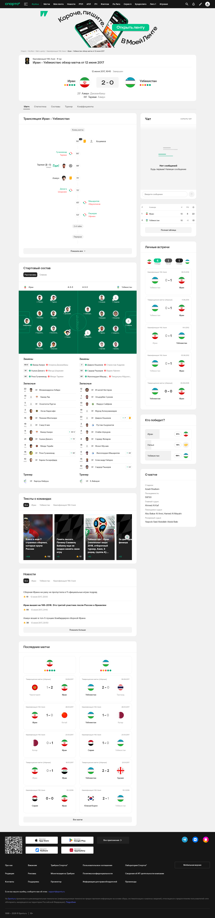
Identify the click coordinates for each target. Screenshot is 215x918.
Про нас (9, 865)
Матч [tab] (26, 106)
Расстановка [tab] (30, 274)
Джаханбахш (97, 93)
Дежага (63, 189)
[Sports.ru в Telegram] (185, 840)
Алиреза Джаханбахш (58, 364)
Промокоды (130, 881)
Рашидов (92, 213)
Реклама (32, 873)
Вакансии (32, 865)
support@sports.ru (57, 891)
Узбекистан (148, 81)
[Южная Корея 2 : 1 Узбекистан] (140, 85)
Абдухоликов (94, 204)
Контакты (9, 881)
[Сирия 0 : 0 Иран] (65, 85)
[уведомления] (193, 4)
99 (27, 609)
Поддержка (33, 881)
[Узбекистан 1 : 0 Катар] (147, 85)
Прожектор (56, 881)
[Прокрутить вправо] (127, 537)
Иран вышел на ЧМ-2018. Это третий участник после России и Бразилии (64, 605)
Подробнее (71, 902)
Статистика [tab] (40, 106)
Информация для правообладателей (100, 881)
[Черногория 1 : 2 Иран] (74, 85)
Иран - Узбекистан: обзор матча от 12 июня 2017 (86, 51)
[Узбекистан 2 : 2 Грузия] (143, 85)
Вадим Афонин (113, 370)
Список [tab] (43, 274)
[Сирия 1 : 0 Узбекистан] (145, 85)
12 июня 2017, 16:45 (101, 71)
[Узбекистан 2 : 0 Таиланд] (150, 85)
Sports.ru (12, 898)
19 (27, 596)
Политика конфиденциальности (98, 873)
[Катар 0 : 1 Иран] (70, 85)
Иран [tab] (33, 580)
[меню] (25, 4)
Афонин (91, 216)
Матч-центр (40, 51)
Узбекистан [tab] (45, 580)
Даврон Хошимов (95, 364)
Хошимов (101, 141)
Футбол (31, 51)
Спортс (23, 51)
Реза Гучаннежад (39, 376)
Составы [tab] (55, 106)
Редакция (9, 873)
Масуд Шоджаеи (55, 370)
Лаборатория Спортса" (136, 865)
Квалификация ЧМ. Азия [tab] (64, 580)
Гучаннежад (61, 152)
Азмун (85, 93)
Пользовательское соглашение (97, 865)
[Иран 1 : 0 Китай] (72, 85)
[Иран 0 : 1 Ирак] (67, 85)
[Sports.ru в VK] (195, 840)
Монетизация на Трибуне (63, 873)
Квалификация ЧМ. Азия (56, 51)
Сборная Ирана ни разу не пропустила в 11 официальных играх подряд (60, 592)
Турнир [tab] (69, 106)
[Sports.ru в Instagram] (206, 840)
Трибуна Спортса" (59, 865)
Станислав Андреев (115, 364)
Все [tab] (26, 580)
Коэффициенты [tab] (85, 106)
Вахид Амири (39, 364)
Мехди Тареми (56, 376)
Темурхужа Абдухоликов (121, 376)
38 (27, 622)
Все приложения (111, 840)
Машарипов (93, 201)
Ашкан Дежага (38, 370)
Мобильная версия (192, 865)
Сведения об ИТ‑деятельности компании (144, 873)
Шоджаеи (62, 191)
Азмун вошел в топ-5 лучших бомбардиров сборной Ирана (54, 618)
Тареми (92, 97)
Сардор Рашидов (95, 370)
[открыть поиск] (187, 4)
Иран (71, 81)
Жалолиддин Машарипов (97, 376)
